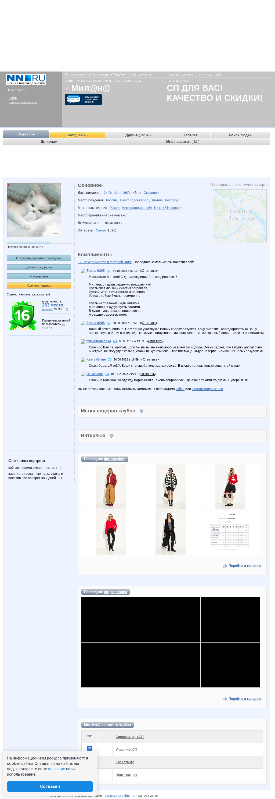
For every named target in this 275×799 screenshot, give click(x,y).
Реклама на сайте (117, 795)
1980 (126, 193)
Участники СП (126, 749)
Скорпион (151, 193)
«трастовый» (214, 74)
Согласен (50, 786)
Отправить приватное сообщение (39, 258)
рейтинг (47, 309)
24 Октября (113, 193)
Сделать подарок (39, 285)
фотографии (114, 459)
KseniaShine (96, 359)
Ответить (149, 271)
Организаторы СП (130, 737)
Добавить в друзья (39, 267)
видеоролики (115, 592)
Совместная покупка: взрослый (28, 294)
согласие (56, 768)
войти (180, 389)
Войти (13, 97)
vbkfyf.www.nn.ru (140, 74)
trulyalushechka (98, 341)
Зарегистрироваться (23, 102)
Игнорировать (39, 276)
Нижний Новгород (164, 200)
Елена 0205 (95, 271)
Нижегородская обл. (133, 200)
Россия (111, 200)
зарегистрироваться (207, 389)
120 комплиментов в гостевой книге (105, 262)
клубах (125, 725)
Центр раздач (126, 775)
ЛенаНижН (94, 374)
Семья (101, 230)
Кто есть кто (125, 762)
